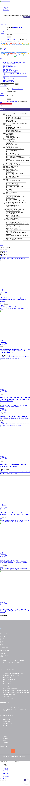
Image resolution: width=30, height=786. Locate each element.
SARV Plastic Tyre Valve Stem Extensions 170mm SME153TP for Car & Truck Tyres (13, 465)
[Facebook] (2, 751)
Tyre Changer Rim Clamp (12, 163)
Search (16, 84)
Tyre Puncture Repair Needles (13, 176)
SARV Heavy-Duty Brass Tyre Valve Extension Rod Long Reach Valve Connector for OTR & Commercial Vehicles (15, 399)
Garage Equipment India (6, 103)
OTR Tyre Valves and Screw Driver (15, 196)
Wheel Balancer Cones (11, 228)
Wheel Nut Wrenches (11, 192)
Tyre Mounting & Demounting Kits (14, 186)
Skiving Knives (10, 172)
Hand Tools (9, 143)
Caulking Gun (9, 140)
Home (1, 245)
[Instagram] (13, 751)
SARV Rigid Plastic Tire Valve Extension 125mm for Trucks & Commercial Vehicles (13, 561)
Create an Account (17, 27)
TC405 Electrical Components (13, 117)
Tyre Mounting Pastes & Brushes (11, 166)
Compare (2, 289)
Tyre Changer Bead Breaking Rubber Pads (16, 154)
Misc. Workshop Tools (11, 144)
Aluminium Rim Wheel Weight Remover (16, 221)
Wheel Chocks (9, 190)
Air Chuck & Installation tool (13, 180)
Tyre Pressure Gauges (8, 167)
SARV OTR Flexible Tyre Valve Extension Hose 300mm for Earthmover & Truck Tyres (14, 417)
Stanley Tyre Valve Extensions (13, 137)
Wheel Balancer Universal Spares (11, 219)
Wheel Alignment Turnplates (13, 216)
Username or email (12, 29)
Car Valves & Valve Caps (12, 195)
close (1, 105)
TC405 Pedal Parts (10, 120)
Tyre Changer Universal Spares (10, 147)
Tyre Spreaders (9, 189)
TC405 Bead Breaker (11, 115)
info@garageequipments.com (20, 12)
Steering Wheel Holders (12, 213)
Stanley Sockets (10, 136)
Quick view (3, 290)
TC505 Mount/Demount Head (13, 127)
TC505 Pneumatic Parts (12, 130)
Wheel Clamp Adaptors (12, 218)
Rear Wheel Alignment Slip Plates (14, 212)
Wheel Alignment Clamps (12, 215)
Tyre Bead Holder (10, 153)
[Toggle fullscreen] (3, 780)
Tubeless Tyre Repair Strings (13, 174)
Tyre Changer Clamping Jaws (13, 156)
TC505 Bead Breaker (11, 125)
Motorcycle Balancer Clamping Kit (14, 222)
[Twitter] (8, 751)
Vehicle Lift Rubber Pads (9, 203)
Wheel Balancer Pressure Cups (13, 229)
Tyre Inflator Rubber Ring (12, 185)
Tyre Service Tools (7, 179)
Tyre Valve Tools (7, 193)
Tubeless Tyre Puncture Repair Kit (14, 173)
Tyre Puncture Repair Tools (9, 169)
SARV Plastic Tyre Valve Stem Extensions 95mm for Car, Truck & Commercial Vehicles (14, 513)
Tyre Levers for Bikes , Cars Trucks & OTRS (14, 164)
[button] (2, 293)
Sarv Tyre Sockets (10, 134)
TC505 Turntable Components (13, 131)
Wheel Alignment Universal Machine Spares (14, 209)
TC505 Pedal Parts (10, 128)
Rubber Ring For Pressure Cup (13, 226)
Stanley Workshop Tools (9, 139)
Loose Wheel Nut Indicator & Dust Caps (16, 182)
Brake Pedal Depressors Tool (13, 211)
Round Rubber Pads (11, 206)
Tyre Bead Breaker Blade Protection (15, 151)
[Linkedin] (19, 751)
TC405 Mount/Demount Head (13, 118)
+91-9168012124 (5, 12)
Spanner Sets (9, 146)
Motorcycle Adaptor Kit (12, 150)
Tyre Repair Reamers (11, 177)
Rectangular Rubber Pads (12, 205)
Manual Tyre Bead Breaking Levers (15, 149)
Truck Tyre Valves (10, 198)
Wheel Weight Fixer (11, 239)
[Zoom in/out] (5, 780)
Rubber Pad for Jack (11, 208)
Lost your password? (12, 39)
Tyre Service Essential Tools (13, 187)
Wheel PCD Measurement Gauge (14, 238)
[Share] (2, 780)
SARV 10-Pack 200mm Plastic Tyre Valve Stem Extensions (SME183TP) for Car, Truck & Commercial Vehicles (15, 350)
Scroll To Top (3, 778)
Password (10, 34)
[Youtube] (25, 751)
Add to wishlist (3, 292)
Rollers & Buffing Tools (12, 170)
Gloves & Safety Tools (11, 141)
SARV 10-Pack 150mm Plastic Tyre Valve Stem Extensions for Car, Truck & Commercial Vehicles (15, 299)
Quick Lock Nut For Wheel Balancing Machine (17, 224)
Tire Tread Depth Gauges (12, 183)
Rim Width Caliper (10, 225)
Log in (9, 37)
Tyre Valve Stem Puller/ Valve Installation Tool (17, 200)
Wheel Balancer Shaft (11, 231)
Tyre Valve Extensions (11, 199)
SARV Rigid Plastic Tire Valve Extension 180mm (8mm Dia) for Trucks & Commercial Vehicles (14, 610)
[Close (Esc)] (0, 780)
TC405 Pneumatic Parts (12, 121)
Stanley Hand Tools (8, 133)
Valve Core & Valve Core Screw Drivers (16, 202)
